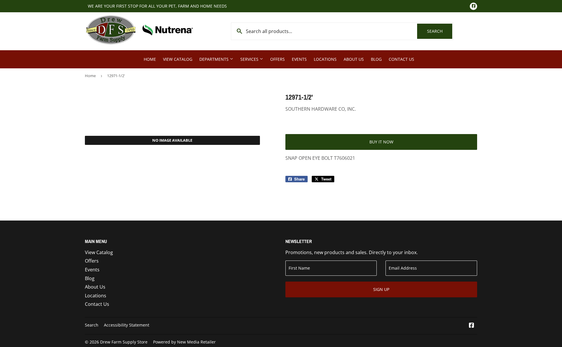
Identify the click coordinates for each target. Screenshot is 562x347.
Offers (277, 59)
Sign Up (381, 289)
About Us (354, 59)
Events (299, 59)
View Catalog (177, 59)
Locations (325, 59)
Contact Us (401, 59)
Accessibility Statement (126, 325)
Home (150, 59)
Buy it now (381, 142)
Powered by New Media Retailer (184, 342)
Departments (214, 59)
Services (250, 59)
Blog (376, 59)
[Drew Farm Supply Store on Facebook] (471, 325)
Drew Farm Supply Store (124, 342)
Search (439, 31)
